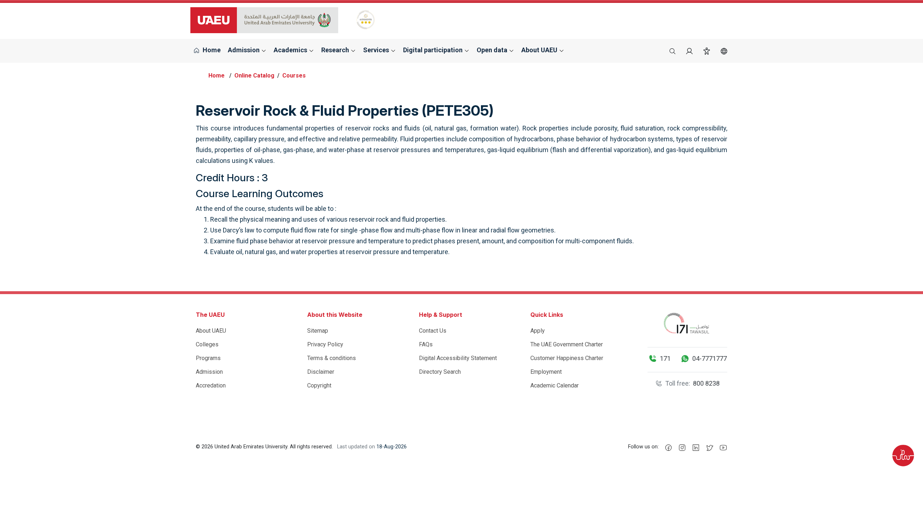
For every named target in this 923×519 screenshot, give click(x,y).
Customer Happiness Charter (566, 358)
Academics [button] (291, 50)
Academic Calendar (554, 385)
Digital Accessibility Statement (458, 358)
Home (211, 50)
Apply (537, 330)
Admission (209, 371)
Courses (294, 75)
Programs (208, 358)
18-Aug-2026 (391, 447)
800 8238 (706, 383)
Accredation (211, 385)
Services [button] (376, 50)
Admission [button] (244, 50)
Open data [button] (493, 50)
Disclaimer (320, 371)
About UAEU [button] (540, 50)
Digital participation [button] (433, 50)
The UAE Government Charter (566, 344)
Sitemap (317, 330)
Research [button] (335, 50)
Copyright (319, 385)
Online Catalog (254, 75)
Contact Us (432, 330)
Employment (546, 371)
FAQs (426, 344)
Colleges (207, 344)
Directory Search (440, 371)
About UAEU (211, 330)
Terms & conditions (331, 358)
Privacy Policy (325, 344)
